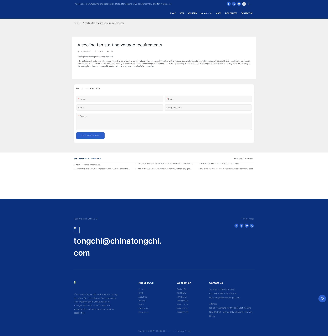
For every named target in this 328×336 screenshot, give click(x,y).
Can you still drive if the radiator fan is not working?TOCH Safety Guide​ (165, 163)
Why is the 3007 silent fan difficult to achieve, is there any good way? (165, 169)
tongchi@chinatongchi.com (227, 297)
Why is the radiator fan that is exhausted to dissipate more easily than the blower (226, 169)
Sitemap (171, 331)
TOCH (77, 23)
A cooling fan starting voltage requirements (103, 23)
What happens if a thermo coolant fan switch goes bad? (89, 165)
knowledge (249, 158)
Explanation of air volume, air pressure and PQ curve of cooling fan (103, 169)
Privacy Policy (183, 331)
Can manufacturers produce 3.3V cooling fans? (219, 163)
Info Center (238, 158)
